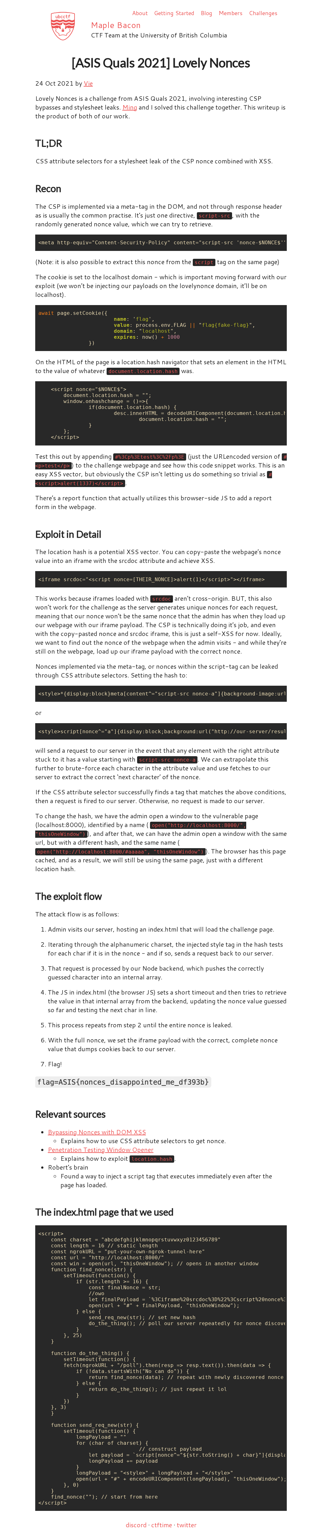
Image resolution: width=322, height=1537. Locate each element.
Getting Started (174, 13)
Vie (88, 83)
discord (136, 1524)
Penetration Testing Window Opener (100, 1149)
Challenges (263, 13)
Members (230, 13)
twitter (187, 1524)
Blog (206, 13)
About (140, 13)
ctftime (161, 1524)
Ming (129, 107)
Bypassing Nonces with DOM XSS (97, 1131)
